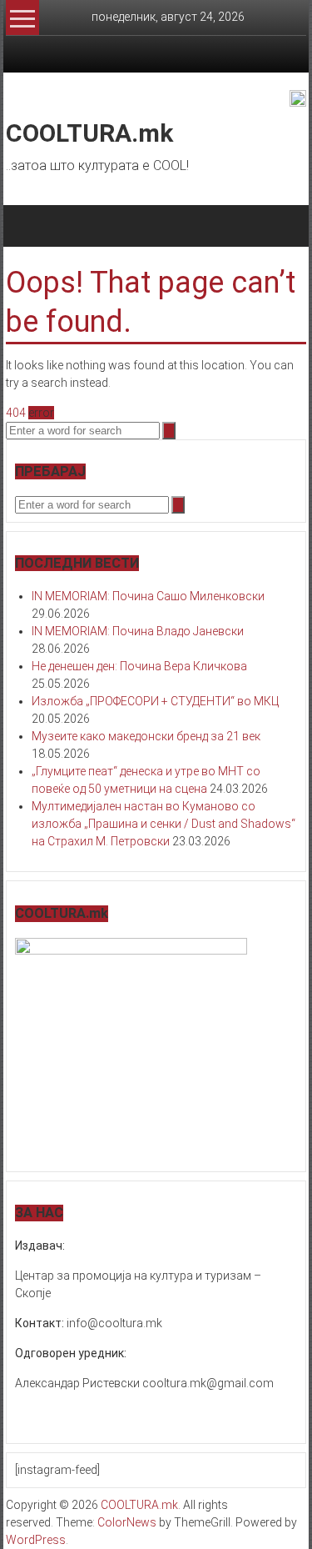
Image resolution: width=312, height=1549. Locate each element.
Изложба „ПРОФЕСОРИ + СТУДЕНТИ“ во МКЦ (155, 701)
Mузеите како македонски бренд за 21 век (146, 736)
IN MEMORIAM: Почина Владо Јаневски (138, 631)
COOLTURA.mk (89, 133)
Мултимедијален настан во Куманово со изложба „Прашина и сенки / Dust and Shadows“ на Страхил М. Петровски (163, 824)
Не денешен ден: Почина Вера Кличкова (139, 666)
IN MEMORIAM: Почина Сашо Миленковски (148, 596)
